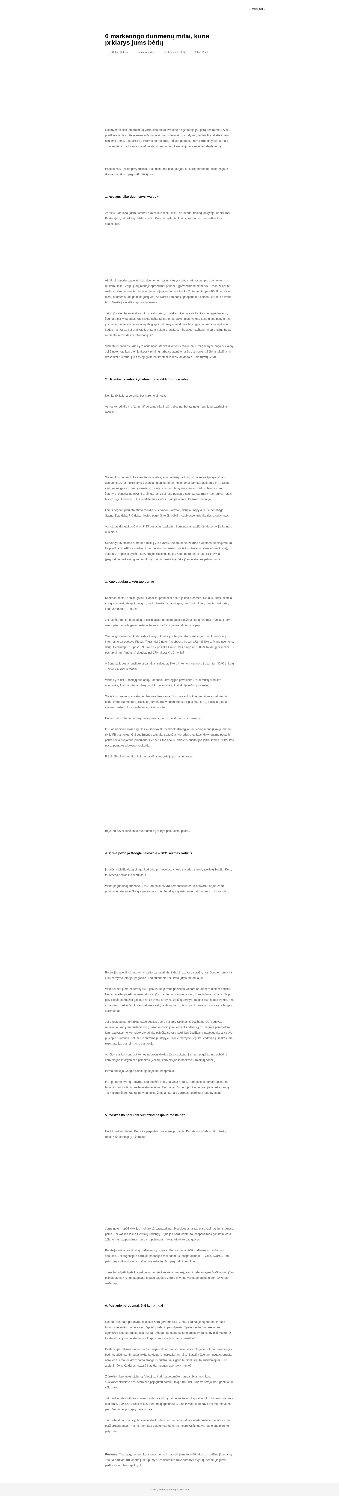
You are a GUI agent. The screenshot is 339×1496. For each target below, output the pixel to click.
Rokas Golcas (120, 52)
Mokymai (257, 8)
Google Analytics (145, 52)
